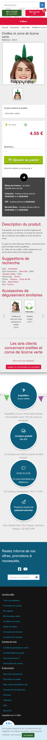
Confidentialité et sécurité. (14, 653)
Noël (5, 705)
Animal (17, 276)
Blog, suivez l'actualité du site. (15, 684)
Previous (4, 316)
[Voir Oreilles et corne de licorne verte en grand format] (23, 63)
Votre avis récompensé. (13, 674)
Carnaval (7, 695)
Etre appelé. (8, 611)
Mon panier (37, 12)
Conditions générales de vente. (16, 647)
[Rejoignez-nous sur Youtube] (25, 569)
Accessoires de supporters (14, 689)
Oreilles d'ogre (30, 317)
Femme (10, 284)
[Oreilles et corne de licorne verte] (17, 94)
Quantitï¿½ (9, 146)
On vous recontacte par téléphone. (23, 480)
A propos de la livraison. (13, 637)
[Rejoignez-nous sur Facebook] (19, 569)
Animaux (13, 279)
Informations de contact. (13, 663)
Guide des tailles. (10, 626)
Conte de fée (24, 279)
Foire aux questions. (11, 600)
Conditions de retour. (11, 621)
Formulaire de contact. (12, 605)
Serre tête (23, 271)
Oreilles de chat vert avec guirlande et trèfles (16, 320)
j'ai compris (28, 735)
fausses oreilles (9, 274)
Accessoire (12, 268)
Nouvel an (7, 710)
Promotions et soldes (12, 679)
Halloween (7, 700)
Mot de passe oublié (11, 616)
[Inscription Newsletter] (36, 577)
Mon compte (11, 12)
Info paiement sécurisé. (13, 631)
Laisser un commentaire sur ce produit (23, 367)
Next (43, 316)
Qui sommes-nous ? (11, 658)
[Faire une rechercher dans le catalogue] (42, 5)
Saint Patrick (13, 281)
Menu (24, 21)
